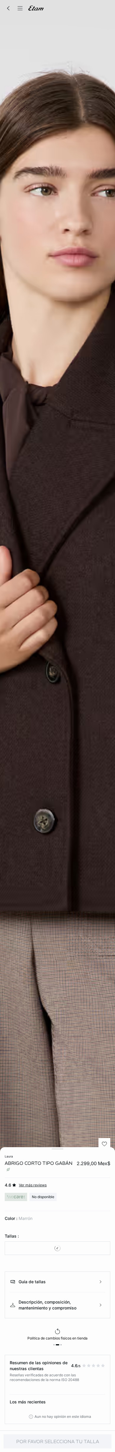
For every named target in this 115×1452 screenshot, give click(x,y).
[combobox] (57, 1248)
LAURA (9, 1156)
